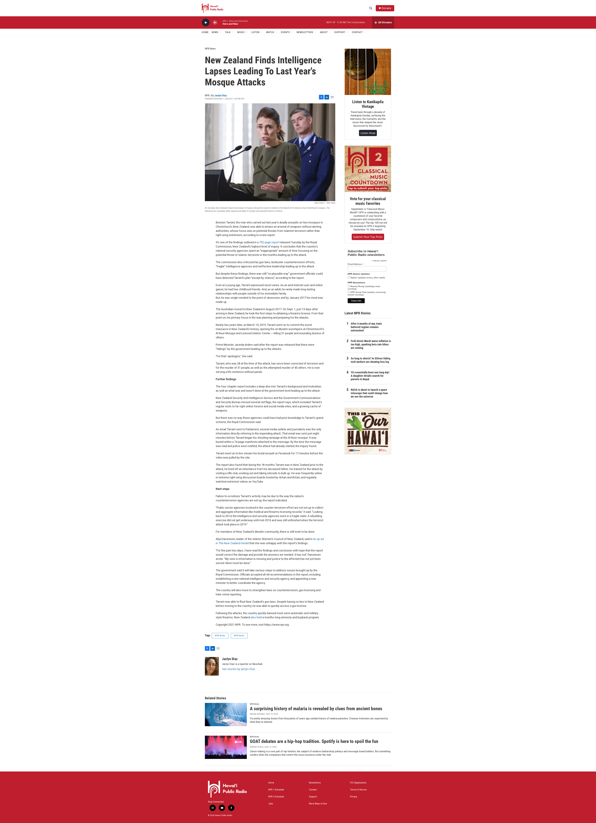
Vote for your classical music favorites (368, 201)
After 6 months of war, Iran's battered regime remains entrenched (366, 327)
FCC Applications (358, 783)
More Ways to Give (318, 804)
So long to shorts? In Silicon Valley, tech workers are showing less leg (371, 360)
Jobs (270, 804)
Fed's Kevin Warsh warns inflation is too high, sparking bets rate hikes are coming (371, 344)
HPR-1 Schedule (276, 790)
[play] (205, 22)
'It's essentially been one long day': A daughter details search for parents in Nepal (370, 376)
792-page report (269, 242)
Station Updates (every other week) (367, 277)
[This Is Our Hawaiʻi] (368, 431)
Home (205, 32)
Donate (386, 8)
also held (256, 617)
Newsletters (315, 783)
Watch (270, 32)
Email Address (355, 264)
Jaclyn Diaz (221, 95)
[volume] (215, 22)
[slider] (219, 22)
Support (313, 797)
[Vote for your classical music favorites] (368, 169)
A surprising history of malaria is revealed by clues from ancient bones (316, 708)
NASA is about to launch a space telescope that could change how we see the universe (369, 393)
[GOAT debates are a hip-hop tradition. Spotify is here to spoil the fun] (226, 747)
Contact (313, 790)
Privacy (353, 797)
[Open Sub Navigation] (220, 32)
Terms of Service (358, 790)
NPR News (210, 48)
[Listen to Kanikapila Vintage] (368, 72)
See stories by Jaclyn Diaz (238, 669)
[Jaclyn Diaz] (212, 666)
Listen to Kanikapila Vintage (368, 104)
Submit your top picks (368, 237)
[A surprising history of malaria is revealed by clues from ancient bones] (226, 714)
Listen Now (368, 133)
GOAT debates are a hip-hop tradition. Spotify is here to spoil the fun (314, 741)
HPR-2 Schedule (276, 797)
